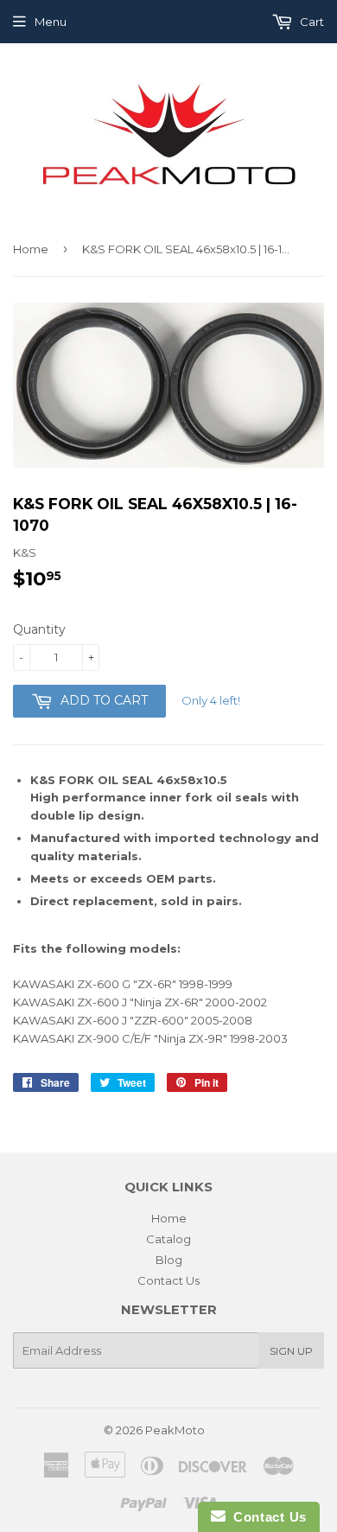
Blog (169, 1260)
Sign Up (291, 1350)
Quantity (39, 629)
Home (30, 249)
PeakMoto (175, 1430)
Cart (310, 22)
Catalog (168, 1239)
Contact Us (168, 1280)
